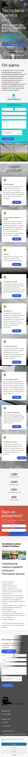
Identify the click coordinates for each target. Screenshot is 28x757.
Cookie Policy (14, 754)
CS (3, 549)
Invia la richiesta (7, 138)
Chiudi (14, 748)
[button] (14, 44)
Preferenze (14, 751)
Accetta (14, 744)
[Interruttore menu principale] (25, 4)
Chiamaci (14, 98)
